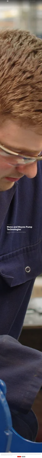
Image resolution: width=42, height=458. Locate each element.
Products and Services (9, 224)
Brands (13, 224)
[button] (19, 456)
